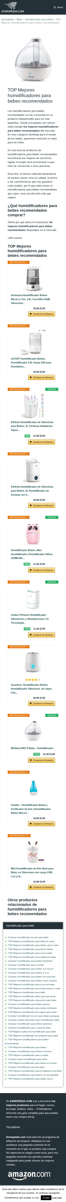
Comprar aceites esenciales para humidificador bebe (33, 1020)
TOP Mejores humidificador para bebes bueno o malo (34, 988)
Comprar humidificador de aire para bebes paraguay (33, 1016)
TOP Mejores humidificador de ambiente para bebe (33, 1035)
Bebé (19, 19)
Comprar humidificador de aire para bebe (28, 937)
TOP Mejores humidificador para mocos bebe (30, 953)
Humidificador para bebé (39, 19)
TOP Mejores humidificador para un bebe (28, 1055)
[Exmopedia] (13, 7)
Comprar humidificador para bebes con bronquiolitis (33, 1075)
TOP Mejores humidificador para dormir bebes (30, 949)
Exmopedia (8, 19)
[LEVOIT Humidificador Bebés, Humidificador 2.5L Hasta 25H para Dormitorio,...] (33, 342)
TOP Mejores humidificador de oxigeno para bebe (32, 1012)
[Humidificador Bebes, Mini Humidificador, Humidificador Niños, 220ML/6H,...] (33, 533)
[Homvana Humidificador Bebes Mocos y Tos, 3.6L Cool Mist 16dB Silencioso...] (33, 278)
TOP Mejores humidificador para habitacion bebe (32, 957)
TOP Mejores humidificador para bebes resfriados (32, 1008)
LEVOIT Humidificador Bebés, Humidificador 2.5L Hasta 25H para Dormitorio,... (31, 362)
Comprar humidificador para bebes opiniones (30, 1024)
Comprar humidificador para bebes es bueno (30, 1051)
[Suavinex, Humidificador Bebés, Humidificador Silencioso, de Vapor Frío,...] (33, 663)
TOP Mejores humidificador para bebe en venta (31, 941)
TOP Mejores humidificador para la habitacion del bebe (35, 1071)
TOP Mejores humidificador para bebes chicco (30, 1079)
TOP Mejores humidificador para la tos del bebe (31, 984)
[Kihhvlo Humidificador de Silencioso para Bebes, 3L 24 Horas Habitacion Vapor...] (33, 405)
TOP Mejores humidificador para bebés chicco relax (33, 945)
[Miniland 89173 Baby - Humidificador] (33, 731)
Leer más (57, 1197)
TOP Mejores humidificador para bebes (27, 1047)
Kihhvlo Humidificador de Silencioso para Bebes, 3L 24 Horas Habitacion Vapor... (32, 426)
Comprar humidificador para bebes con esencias (31, 976)
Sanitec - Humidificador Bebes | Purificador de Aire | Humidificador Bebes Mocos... (31, 809)
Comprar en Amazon (43, 314)
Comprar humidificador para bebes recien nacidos (32, 980)
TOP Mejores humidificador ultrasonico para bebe (32, 1000)
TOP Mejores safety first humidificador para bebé (32, 1031)
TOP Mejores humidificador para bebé (26, 992)
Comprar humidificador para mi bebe (26, 965)
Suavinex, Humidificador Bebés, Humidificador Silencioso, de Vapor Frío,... (31, 689)
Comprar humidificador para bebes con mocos (30, 969)
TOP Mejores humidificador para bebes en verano (32, 1063)
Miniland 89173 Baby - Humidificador (32, 748)
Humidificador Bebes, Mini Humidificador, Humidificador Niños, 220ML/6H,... (32, 554)
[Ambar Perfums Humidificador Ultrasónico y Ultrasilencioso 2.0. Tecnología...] (33, 598)
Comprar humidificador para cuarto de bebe (29, 1028)
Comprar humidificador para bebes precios (29, 1004)
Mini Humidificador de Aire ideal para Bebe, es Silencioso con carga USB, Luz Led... (32, 872)
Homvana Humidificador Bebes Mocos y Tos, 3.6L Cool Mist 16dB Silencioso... (30, 299)
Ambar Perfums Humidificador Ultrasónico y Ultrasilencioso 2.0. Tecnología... (30, 619)
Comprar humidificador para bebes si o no (28, 973)
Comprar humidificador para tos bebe (26, 1067)
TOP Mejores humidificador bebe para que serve (32, 996)
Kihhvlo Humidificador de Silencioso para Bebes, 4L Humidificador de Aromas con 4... (32, 490)
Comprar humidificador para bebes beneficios (30, 961)
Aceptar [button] (46, 1198)
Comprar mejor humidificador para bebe (27, 1059)
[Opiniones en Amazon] (33, 679)
